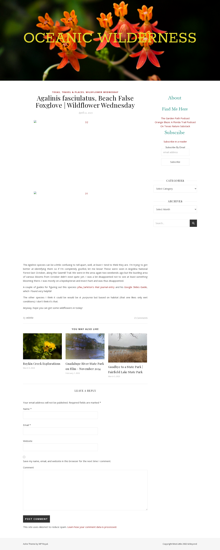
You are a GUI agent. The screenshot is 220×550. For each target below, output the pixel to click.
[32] (85, 154)
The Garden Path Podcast (175, 118)
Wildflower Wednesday (102, 92)
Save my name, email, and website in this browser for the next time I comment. (67, 461)
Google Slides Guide (135, 287)
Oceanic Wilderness (110, 38)
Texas (56, 92)
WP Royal (43, 543)
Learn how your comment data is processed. (92, 527)
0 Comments (141, 317)
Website (27, 441)
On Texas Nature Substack (175, 126)
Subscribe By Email (175, 147)
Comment (28, 467)
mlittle (29, 317)
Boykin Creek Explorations (41, 364)
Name (27, 408)
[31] (85, 226)
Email (27, 425)
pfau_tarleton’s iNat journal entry (96, 287)
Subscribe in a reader (175, 141)
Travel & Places (73, 92)
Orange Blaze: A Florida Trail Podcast (175, 122)
